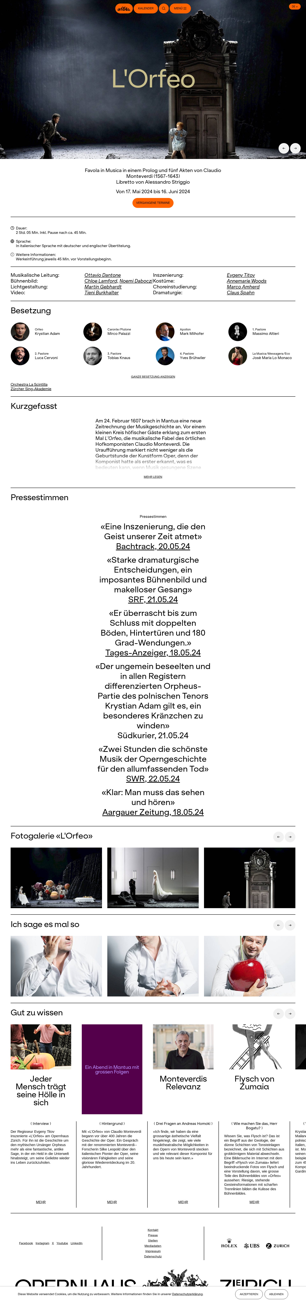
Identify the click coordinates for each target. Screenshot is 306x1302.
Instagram (42, 1243)
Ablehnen (276, 1294)
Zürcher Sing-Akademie (31, 389)
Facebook (26, 1243)
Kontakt (153, 1230)
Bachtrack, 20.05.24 (153, 546)
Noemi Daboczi (136, 281)
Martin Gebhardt (103, 286)
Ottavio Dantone (102, 275)
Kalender (146, 8)
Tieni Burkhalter (101, 292)
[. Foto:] (56, 966)
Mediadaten (152, 1246)
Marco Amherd (243, 286)
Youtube (62, 1243)
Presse (153, 1235)
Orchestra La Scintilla (29, 384)
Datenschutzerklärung (187, 1294)
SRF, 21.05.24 (153, 599)
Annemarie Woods (247, 281)
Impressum (153, 1251)
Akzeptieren (249, 1294)
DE (293, 6)
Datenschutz (153, 1256)
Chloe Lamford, (101, 281)
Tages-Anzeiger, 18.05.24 (153, 652)
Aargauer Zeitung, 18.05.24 (153, 812)
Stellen (153, 1240)
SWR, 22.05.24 (153, 778)
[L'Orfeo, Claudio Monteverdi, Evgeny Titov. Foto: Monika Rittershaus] (56, 878)
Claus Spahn (240, 292)
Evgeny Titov (241, 275)
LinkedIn (77, 1243)
